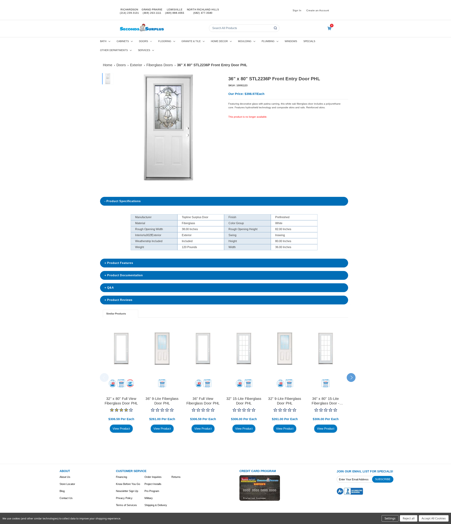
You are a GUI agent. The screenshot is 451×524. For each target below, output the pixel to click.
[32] (121, 348)
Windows (291, 41)
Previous (104, 377)
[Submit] (275, 28)
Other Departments (114, 50)
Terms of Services (126, 505)
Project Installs (152, 483)
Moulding (244, 41)
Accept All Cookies (434, 518)
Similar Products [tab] (116, 313)
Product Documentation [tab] (125, 275)
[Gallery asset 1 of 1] (168, 127)
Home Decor (219, 41)
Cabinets (123, 41)
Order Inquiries (153, 476)
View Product (121, 428)
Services (144, 50)
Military (148, 498)
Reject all (409, 518)
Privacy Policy (124, 498)
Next (351, 377)
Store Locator (67, 483)
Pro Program (151, 490)
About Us (65, 476)
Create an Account (317, 10)
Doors (143, 41)
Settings (390, 518)
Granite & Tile (191, 41)
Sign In (297, 10)
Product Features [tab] (120, 262)
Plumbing (268, 41)
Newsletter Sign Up (127, 490)
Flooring (164, 41)
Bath (103, 41)
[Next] (218, 127)
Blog (62, 490)
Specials (309, 41)
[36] (162, 348)
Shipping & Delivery (155, 505)
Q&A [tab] (110, 287)
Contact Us (66, 498)
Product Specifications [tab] (123, 201)
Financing (121, 476)
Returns (176, 476)
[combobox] (244, 28)
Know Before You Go (128, 483)
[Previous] (119, 127)
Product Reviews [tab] (119, 299)
